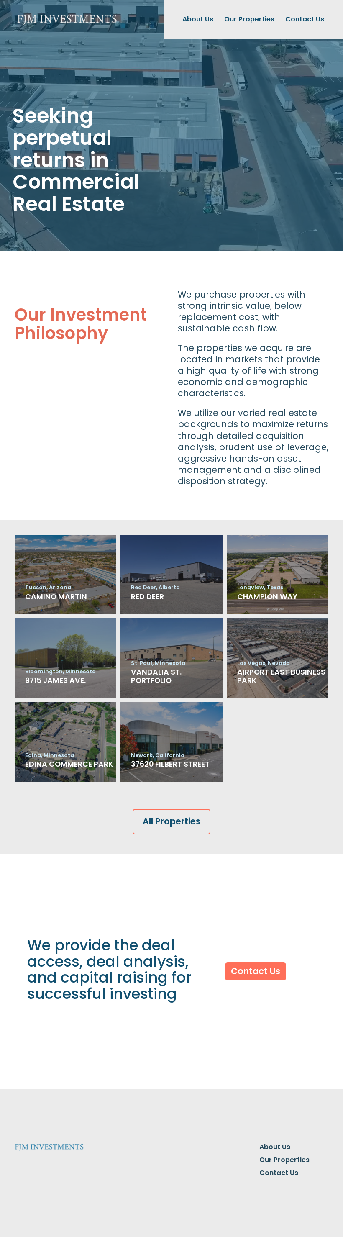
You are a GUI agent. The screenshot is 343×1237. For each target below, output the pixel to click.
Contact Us (304, 19)
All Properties (171, 821)
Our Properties (249, 19)
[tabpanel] (171, 125)
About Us (197, 19)
